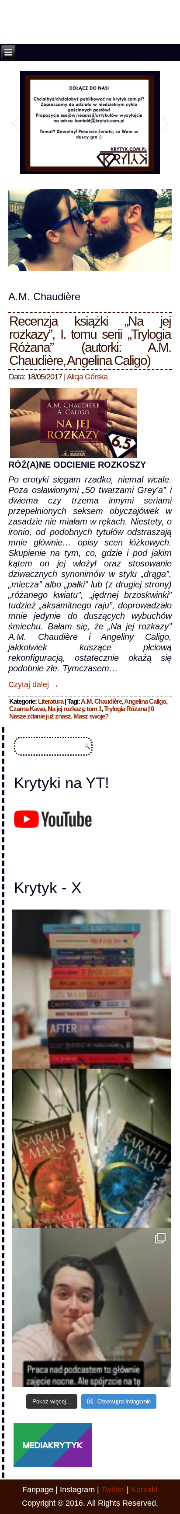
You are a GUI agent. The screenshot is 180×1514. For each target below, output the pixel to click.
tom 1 (94, 708)
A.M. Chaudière (101, 701)
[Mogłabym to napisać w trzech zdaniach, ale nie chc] (91, 1307)
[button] (14, 121)
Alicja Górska (87, 376)
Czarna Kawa (27, 708)
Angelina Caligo (145, 701)
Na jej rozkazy (66, 708)
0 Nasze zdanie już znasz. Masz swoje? (81, 712)
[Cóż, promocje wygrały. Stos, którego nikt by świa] (91, 989)
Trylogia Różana (125, 708)
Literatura (50, 701)
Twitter (113, 1489)
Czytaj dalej (33, 684)
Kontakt (144, 1489)
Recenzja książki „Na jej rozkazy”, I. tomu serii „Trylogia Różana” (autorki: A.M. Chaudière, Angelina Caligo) (90, 341)
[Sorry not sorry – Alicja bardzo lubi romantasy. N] (91, 1148)
